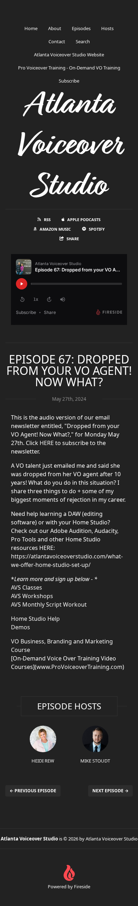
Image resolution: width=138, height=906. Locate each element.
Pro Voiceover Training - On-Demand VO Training (69, 67)
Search (83, 41)
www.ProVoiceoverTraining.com (79, 667)
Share (73, 238)
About (54, 28)
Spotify (97, 229)
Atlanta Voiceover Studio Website (69, 54)
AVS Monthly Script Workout (49, 604)
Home (31, 28)
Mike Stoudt (95, 761)
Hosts (107, 28)
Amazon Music (55, 229)
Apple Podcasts (83, 219)
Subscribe (69, 81)
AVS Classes (26, 587)
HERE (47, 443)
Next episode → (110, 791)
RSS (47, 219)
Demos (20, 627)
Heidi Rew (42, 761)
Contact (56, 41)
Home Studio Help (35, 619)
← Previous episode (33, 791)
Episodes (81, 28)
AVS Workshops (32, 596)
